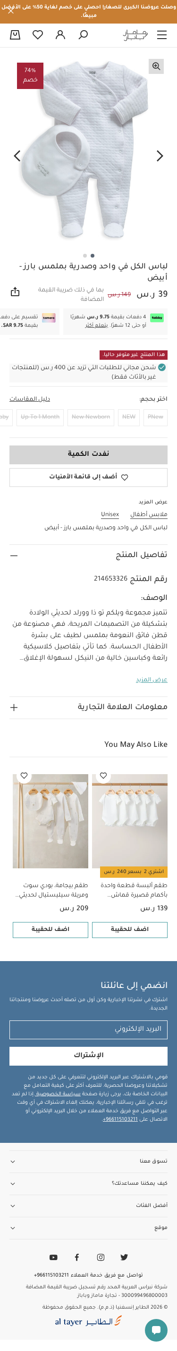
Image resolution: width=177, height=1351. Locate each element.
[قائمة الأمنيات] (103, 776)
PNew (155, 417)
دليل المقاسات (29, 399)
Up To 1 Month (40, 417)
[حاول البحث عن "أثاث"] (83, 35)
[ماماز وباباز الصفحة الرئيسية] (135, 35)
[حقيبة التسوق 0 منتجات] (15, 36)
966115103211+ (120, 1120)
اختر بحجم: (153, 399)
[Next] (17, 156)
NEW (128, 417)
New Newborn (91, 417)
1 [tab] (92, 256)
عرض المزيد (152, 680)
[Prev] (160, 156)
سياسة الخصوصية (58, 1094)
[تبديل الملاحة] (162, 35)
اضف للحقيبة (130, 930)
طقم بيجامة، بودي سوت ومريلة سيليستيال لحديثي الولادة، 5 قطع (53, 891)
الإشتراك (89, 1056)
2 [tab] (85, 256)
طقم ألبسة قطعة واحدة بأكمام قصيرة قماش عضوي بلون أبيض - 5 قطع (132, 891)
